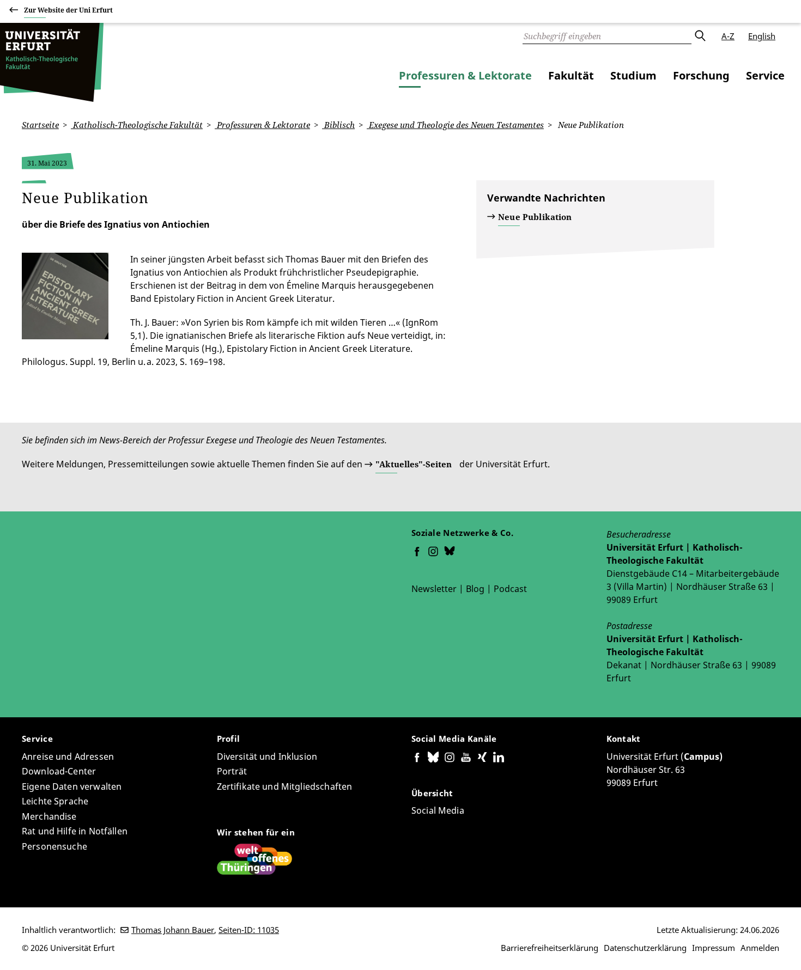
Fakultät (571, 75)
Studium (633, 75)
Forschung (701, 75)
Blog (475, 589)
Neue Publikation (535, 216)
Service (765, 75)
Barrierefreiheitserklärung (549, 947)
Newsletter (434, 589)
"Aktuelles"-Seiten (413, 464)
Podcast (510, 589)
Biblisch (338, 124)
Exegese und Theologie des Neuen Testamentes (455, 124)
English (761, 35)
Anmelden (760, 947)
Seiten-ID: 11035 (249, 929)
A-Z (728, 35)
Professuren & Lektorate (465, 75)
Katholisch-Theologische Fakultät (137, 124)
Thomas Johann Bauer (172, 929)
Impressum (713, 947)
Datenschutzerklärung (645, 947)
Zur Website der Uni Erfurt (68, 10)
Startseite (40, 124)
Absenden (699, 36)
